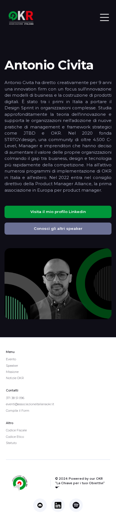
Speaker (12, 366)
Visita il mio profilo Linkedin (58, 211)
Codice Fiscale (16, 430)
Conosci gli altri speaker (58, 228)
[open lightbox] (58, 283)
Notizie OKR (15, 378)
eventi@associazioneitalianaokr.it (30, 404)
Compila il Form (17, 411)
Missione (12, 372)
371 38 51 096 (15, 398)
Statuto (11, 443)
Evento (11, 359)
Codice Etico (15, 437)
